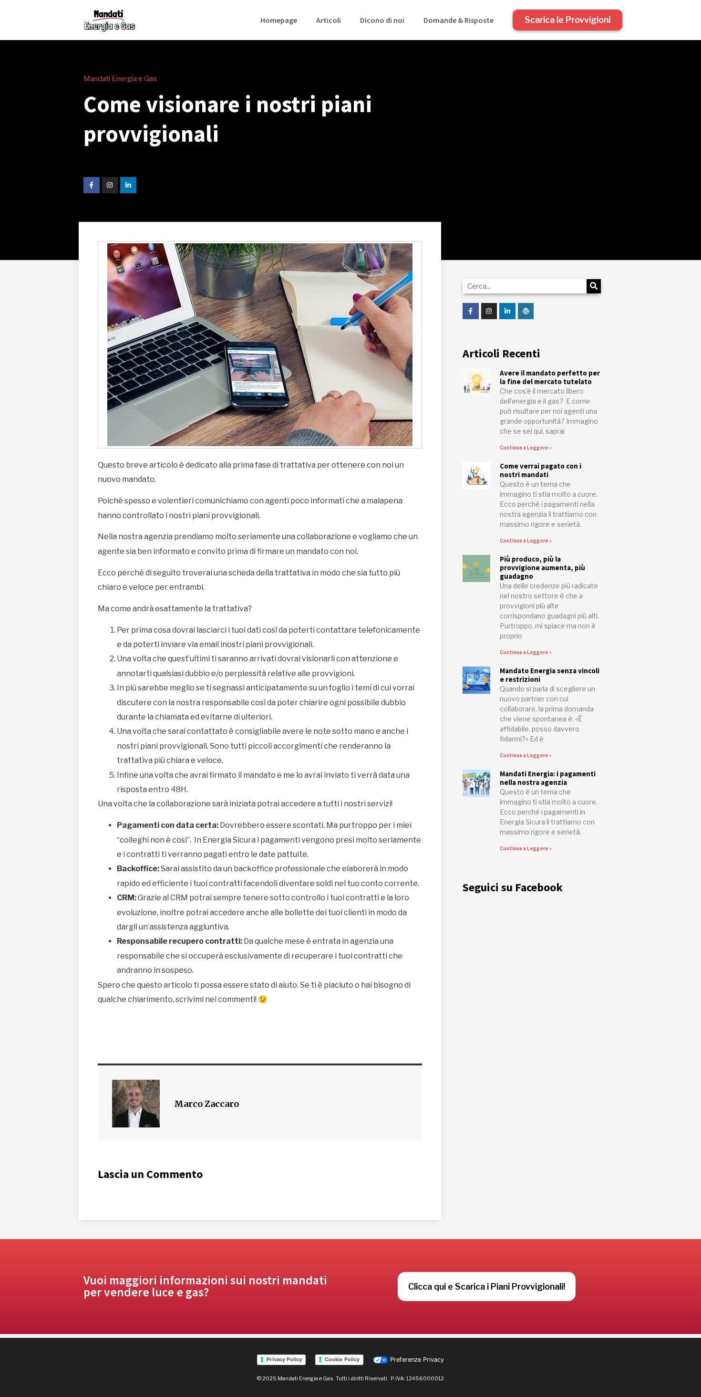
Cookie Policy (342, 1359)
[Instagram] (110, 185)
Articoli (328, 20)
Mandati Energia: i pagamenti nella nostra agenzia (548, 778)
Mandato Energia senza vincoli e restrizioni (549, 675)
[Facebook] (91, 185)
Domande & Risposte (458, 20)
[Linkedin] (128, 185)
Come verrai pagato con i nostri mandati (540, 470)
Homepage (278, 20)
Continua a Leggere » (526, 447)
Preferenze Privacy (416, 1359)
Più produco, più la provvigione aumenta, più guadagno (542, 567)
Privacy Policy (284, 1359)
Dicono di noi (382, 20)
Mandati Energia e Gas (120, 78)
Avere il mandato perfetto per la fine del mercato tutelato (550, 377)
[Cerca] (594, 286)
